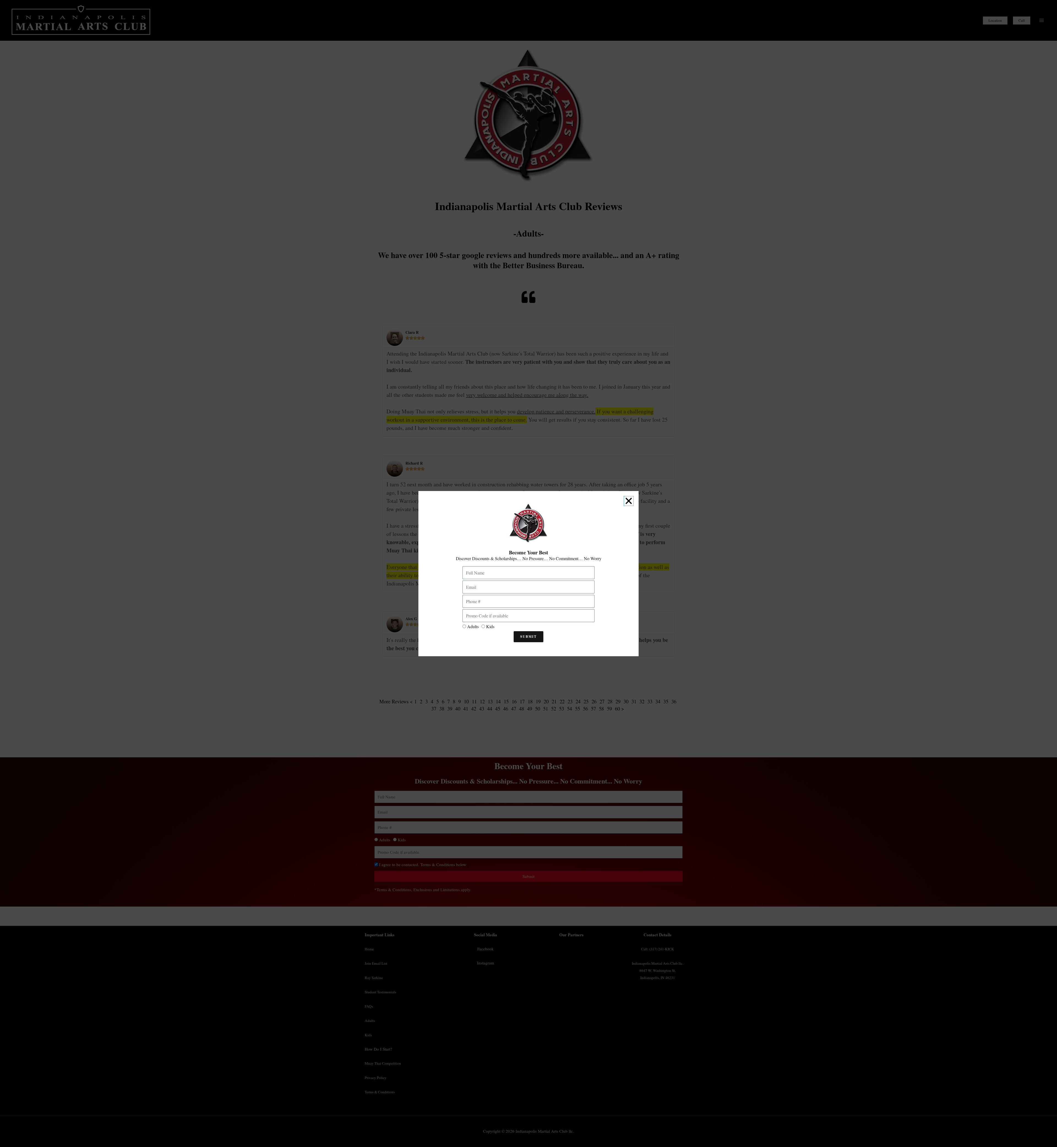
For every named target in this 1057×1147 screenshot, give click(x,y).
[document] (528, 573)
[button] (628, 501)
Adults (473, 626)
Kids (490, 626)
